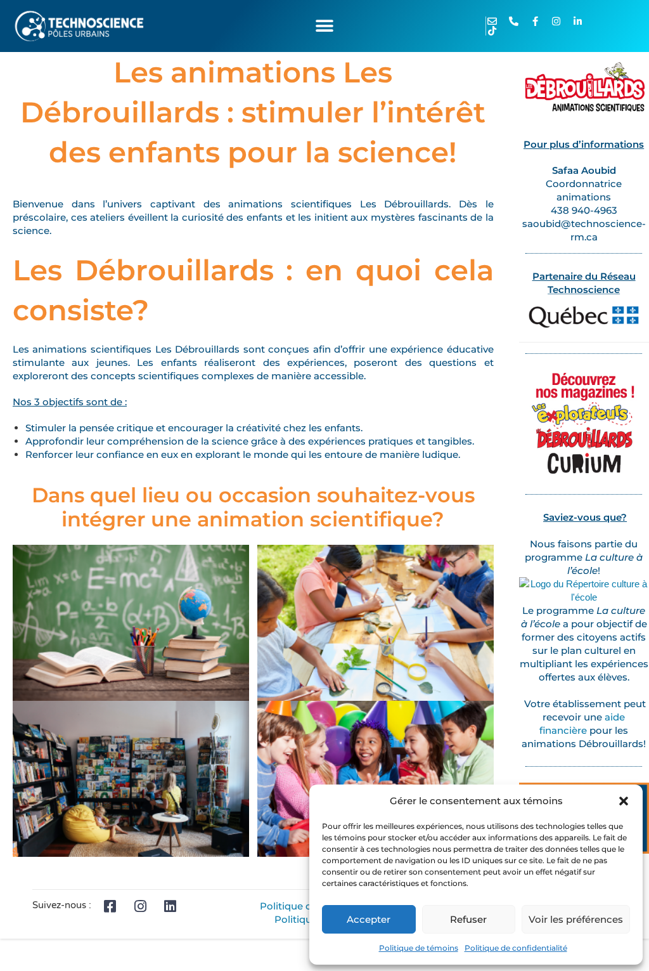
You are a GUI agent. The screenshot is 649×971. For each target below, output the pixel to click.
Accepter (368, 919)
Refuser (468, 919)
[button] (623, 801)
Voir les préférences (576, 919)
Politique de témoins (418, 948)
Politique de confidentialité (516, 948)
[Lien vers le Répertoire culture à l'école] (584, 589)
